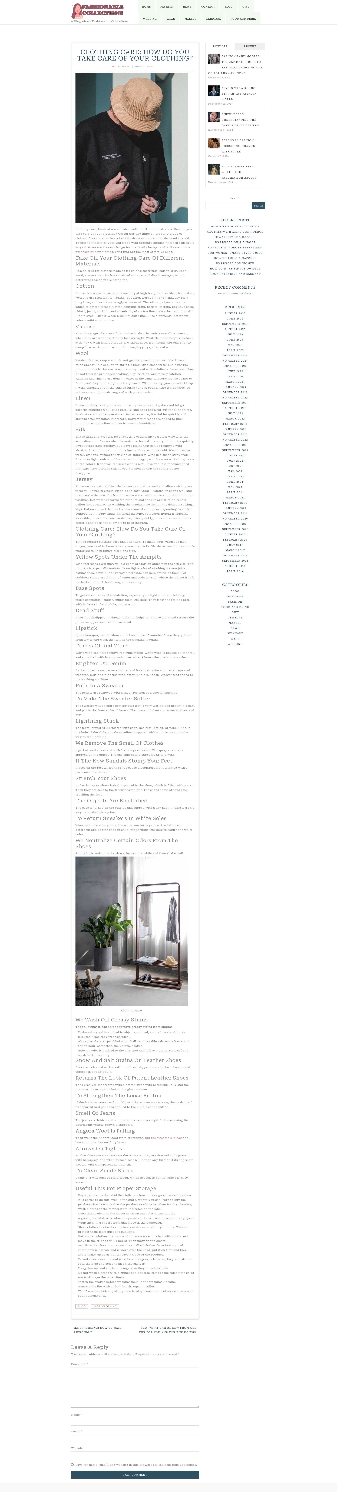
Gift (245, 6)
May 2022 (235, 471)
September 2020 (235, 529)
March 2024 (235, 381)
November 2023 (235, 397)
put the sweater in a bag (163, 1138)
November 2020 (235, 518)
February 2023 (235, 423)
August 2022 (235, 455)
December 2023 (235, 392)
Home (146, 6)
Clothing (109, 1306)
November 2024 (235, 360)
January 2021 (235, 508)
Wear (171, 18)
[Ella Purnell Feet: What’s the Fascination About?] (214, 169)
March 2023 (235, 418)
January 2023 (235, 429)
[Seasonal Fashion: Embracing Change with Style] (214, 143)
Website (77, 1448)
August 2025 (235, 329)
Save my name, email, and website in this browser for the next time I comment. (136, 1464)
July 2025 (235, 334)
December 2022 (235, 434)
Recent (250, 46)
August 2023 (235, 408)
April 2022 (235, 476)
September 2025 (235, 323)
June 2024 (235, 371)
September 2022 (235, 450)
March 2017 (235, 550)
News (187, 6)
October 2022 (235, 445)
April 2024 (235, 376)
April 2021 (235, 492)
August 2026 (235, 313)
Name (76, 1414)
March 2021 (235, 497)
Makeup (191, 18)
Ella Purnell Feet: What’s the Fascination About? (239, 172)
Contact (208, 6)
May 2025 (235, 345)
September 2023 (235, 402)
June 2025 (235, 339)
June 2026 (235, 318)
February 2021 (235, 502)
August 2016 (235, 566)
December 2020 (235, 513)
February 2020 (235, 539)
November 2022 (235, 439)
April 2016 (235, 571)
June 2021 (235, 481)
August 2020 (235, 534)
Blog (229, 6)
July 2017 (235, 545)
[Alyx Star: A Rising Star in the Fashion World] (214, 90)
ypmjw (124, 66)
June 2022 (235, 466)
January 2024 (235, 387)
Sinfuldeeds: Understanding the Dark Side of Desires (240, 120)
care (97, 1306)
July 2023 (235, 413)
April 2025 (235, 350)
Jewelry (235, 617)
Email (76, 1431)
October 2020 (235, 523)
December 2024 (235, 355)
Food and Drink (243, 18)
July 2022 (235, 460)
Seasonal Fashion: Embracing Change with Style (238, 146)
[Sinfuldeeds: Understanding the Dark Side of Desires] (214, 117)
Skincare (213, 18)
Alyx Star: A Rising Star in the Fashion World (239, 94)
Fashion (166, 6)
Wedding (150, 18)
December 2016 (235, 555)
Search (235, 198)
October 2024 (235, 366)
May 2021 (235, 487)
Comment (79, 1364)
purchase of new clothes (94, 252)
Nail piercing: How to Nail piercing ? (97, 1330)
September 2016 (235, 560)
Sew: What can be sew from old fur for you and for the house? (168, 1330)
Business (235, 596)
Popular (220, 46)
